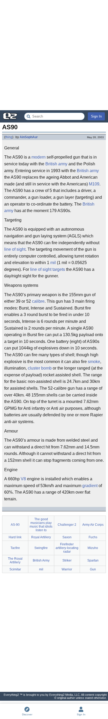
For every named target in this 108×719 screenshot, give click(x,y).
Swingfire (41, 548)
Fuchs (93, 537)
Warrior (67, 569)
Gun (93, 569)
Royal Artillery (41, 537)
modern (38, 157)
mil (53, 262)
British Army (41, 560)
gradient (90, 485)
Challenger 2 (67, 525)
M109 (94, 184)
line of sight (14, 249)
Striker (67, 560)
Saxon (67, 537)
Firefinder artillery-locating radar (67, 547)
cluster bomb (40, 368)
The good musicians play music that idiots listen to (41, 524)
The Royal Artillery (15, 560)
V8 (23, 479)
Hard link (15, 537)
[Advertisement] (54, 55)
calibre (38, 301)
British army (56, 164)
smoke (94, 361)
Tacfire (15, 548)
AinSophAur (29, 137)
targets (58, 269)
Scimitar (15, 569)
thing (8, 137)
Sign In (96, 116)
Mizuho (93, 548)
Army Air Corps (93, 525)
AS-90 (15, 525)
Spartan (93, 560)
